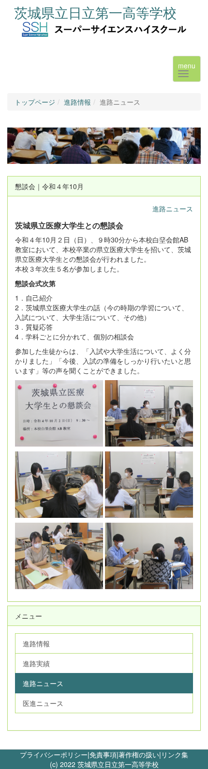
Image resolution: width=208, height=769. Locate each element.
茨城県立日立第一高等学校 (95, 12)
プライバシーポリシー (54, 754)
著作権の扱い (139, 754)
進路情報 (77, 102)
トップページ (35, 102)
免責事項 (103, 754)
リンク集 (174, 754)
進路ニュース (172, 208)
